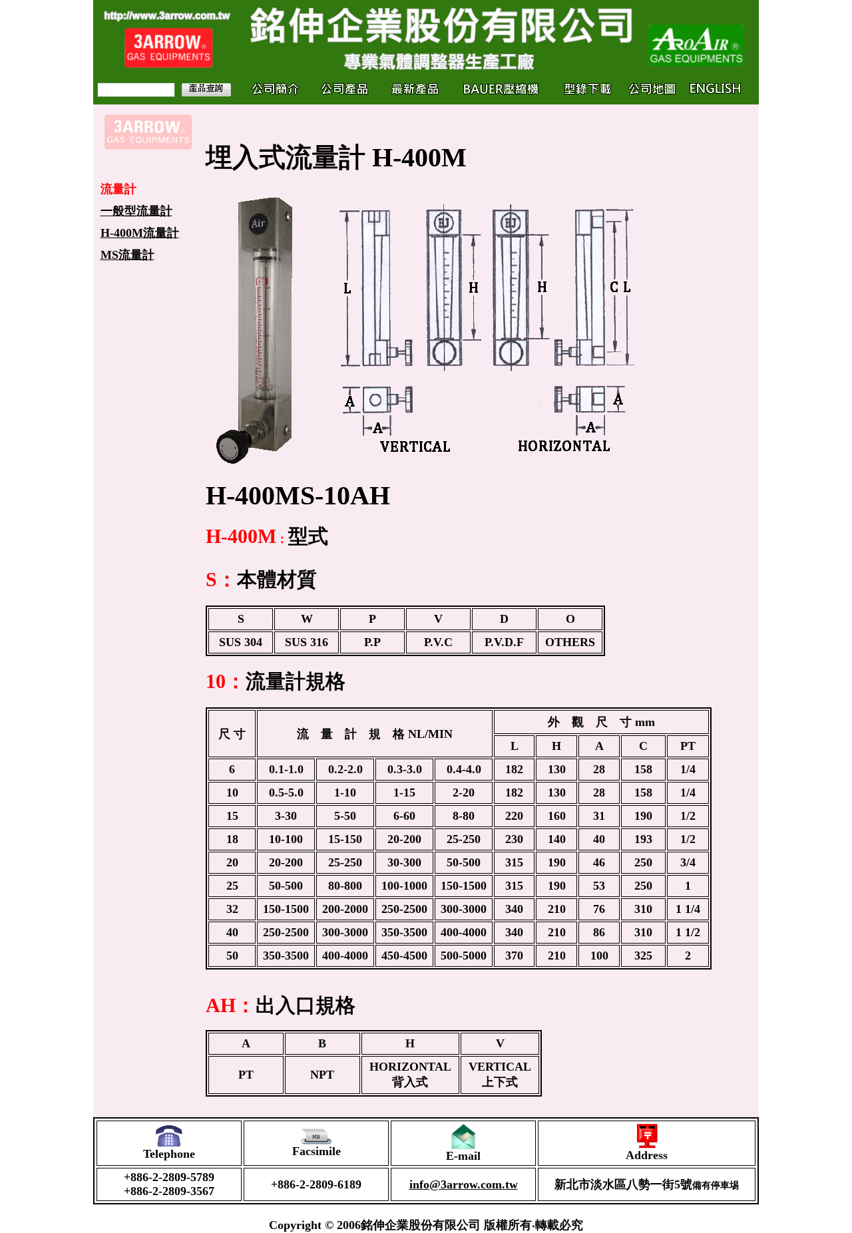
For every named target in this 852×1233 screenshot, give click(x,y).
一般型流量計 (136, 211)
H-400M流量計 (140, 233)
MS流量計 (127, 255)
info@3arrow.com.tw (463, 1184)
